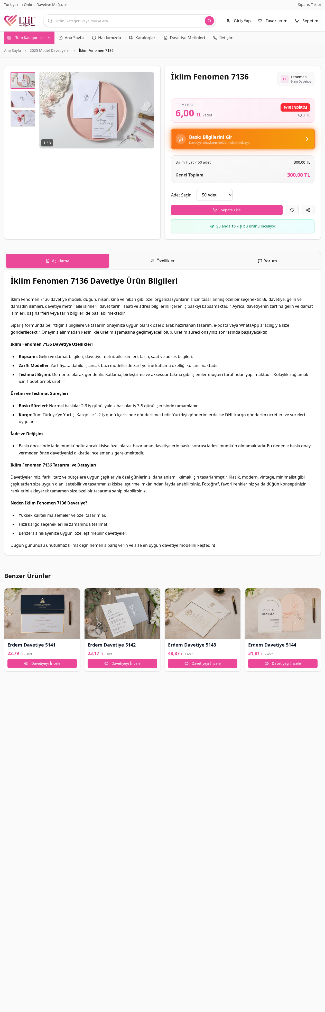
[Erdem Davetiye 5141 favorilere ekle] (10, 594)
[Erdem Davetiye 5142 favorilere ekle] (91, 594)
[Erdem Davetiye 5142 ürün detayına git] (122, 613)
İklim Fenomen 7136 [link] (96, 50)
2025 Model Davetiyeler (50, 50)
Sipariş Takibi (309, 4)
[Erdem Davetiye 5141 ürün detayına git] (42, 613)
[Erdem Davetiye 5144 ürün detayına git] (283, 613)
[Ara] (209, 20)
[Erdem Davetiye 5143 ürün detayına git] (202, 613)
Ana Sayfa (12, 50)
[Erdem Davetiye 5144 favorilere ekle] (251, 594)
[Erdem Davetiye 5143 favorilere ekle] (171, 594)
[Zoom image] (147, 79)
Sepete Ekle (231, 209)
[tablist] (162, 261)
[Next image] (147, 110)
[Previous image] (46, 110)
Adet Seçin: (181, 195)
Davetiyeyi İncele (45, 663)
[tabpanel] (162, 412)
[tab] (57, 261)
